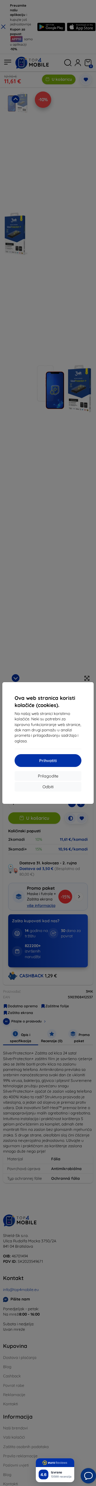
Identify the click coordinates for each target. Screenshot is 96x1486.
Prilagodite (48, 775)
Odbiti (48, 786)
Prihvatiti (48, 760)
